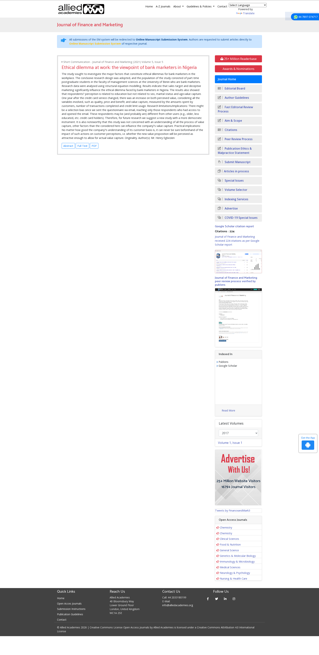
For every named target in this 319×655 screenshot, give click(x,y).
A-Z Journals (163, 6)
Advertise (231, 208)
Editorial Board (234, 88)
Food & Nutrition (230, 544)
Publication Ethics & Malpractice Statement (235, 151)
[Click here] (238, 261)
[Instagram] (234, 598)
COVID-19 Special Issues (241, 218)
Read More (228, 410)
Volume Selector (235, 190)
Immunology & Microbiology (237, 561)
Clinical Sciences (229, 539)
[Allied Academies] (81, 9)
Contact (222, 6)
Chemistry (226, 527)
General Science (229, 550)
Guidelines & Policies (199, 6)
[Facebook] (208, 598)
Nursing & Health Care (233, 578)
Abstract (68, 146)
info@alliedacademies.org (177, 605)
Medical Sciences (230, 567)
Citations (230, 130)
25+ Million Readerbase (240, 59)
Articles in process (236, 171)
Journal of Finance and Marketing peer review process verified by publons (236, 281)
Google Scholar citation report (234, 226)
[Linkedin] (225, 598)
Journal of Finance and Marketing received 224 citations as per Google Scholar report (237, 240)
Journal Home (227, 79)
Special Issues (234, 181)
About (177, 6)
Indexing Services (236, 199)
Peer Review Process (238, 139)
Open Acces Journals (69, 603)
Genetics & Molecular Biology (238, 556)
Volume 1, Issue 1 (230, 443)
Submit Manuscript (237, 162)
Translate (249, 13)
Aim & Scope (233, 121)
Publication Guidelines (70, 614)
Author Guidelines (236, 98)
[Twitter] (216, 598)
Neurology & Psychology (235, 573)
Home (149, 6)
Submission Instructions (71, 609)
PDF (94, 146)
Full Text (82, 146)
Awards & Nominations (238, 69)
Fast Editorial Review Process (235, 109)
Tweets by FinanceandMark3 (232, 510)
